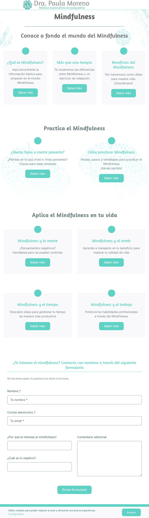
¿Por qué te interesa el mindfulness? (32, 437)
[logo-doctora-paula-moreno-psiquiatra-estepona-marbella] (56, 2)
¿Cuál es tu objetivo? (21, 458)
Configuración (16, 514)
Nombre (14, 391)
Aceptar (131, 512)
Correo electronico (21, 412)
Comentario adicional (91, 437)
